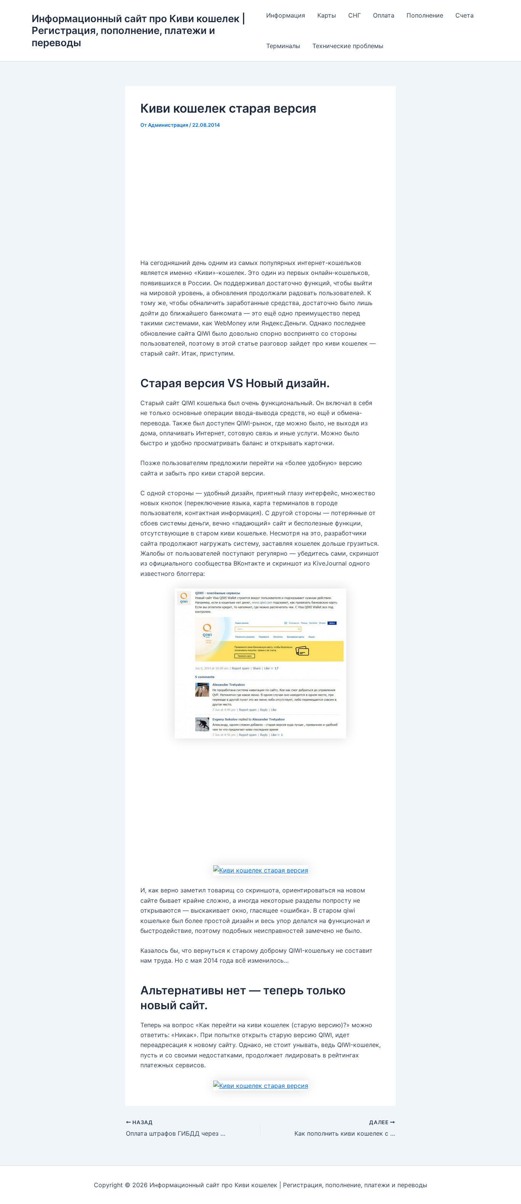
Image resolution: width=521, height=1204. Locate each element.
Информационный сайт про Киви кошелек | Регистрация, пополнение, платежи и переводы (138, 30)
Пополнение (425, 15)
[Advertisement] (260, 194)
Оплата (383, 15)
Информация (285, 15)
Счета (464, 15)
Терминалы (283, 46)
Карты (326, 15)
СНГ (354, 15)
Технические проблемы (347, 46)
